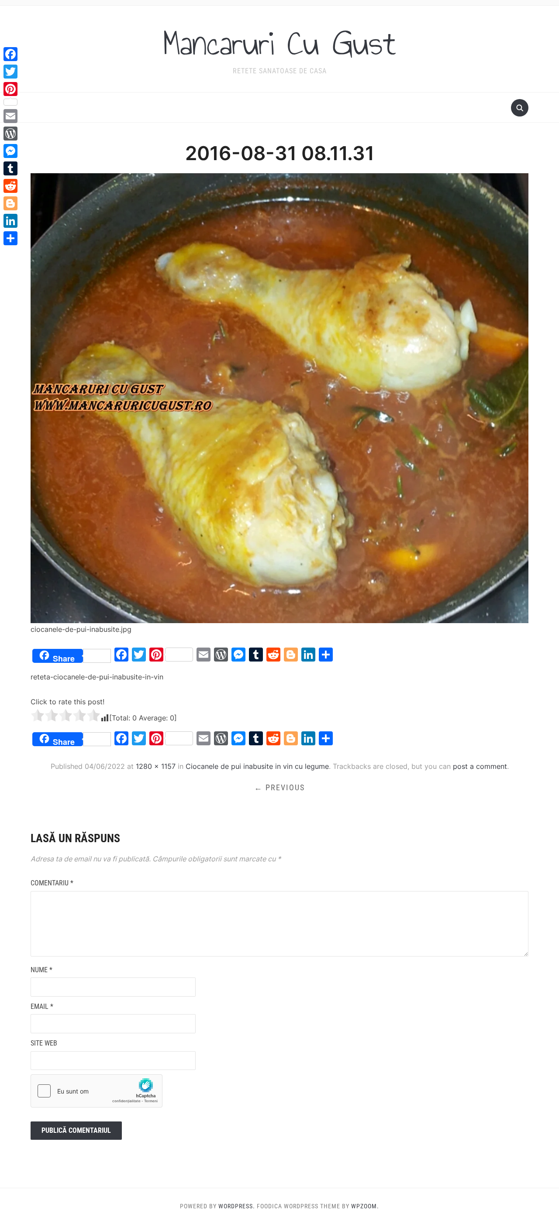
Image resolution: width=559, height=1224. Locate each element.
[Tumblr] (10, 168)
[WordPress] (10, 133)
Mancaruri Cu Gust (279, 43)
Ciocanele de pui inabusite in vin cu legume (257, 766)
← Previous (279, 787)
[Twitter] (10, 71)
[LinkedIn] (10, 221)
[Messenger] (10, 151)
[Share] (10, 238)
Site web (44, 1043)
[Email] (10, 116)
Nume (41, 970)
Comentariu (52, 883)
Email (42, 1006)
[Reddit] (10, 186)
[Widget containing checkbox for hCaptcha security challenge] (96, 1090)
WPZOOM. (365, 1206)
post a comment (480, 766)
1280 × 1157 (156, 766)
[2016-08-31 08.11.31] (279, 397)
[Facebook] (10, 54)
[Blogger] (10, 203)
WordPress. (236, 1206)
